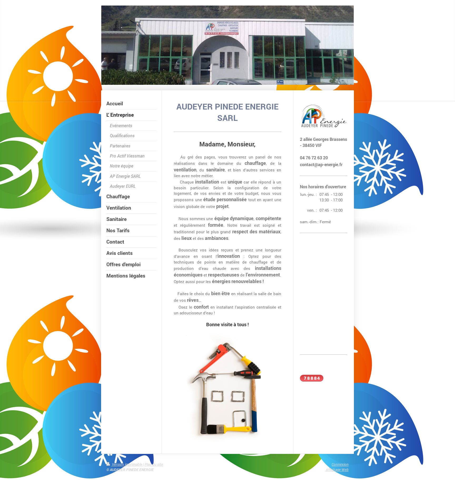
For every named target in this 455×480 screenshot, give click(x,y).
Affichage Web (337, 469)
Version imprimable (127, 464)
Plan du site (154, 464)
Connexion (340, 464)
